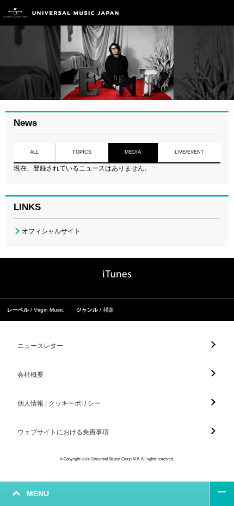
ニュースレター (40, 346)
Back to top (222, 494)
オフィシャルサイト (51, 231)
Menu (222, 13)
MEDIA (133, 152)
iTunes (117, 273)
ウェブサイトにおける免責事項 (63, 432)
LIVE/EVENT (189, 152)
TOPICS (81, 152)
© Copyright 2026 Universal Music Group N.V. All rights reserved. (117, 458)
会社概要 (30, 374)
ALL (34, 152)
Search (197, 13)
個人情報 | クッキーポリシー (59, 403)
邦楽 (108, 310)
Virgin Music (49, 310)
